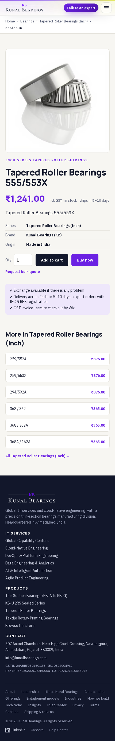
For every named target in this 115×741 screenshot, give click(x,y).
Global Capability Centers (27, 540)
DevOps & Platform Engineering (31, 555)
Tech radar (13, 705)
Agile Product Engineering (27, 578)
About (10, 691)
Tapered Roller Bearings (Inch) (64, 21)
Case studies (95, 691)
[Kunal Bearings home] (24, 7)
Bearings (27, 21)
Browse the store (19, 625)
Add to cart (52, 260)
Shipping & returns (39, 711)
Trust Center (57, 705)
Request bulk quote (22, 271)
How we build (98, 698)
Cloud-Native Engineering (26, 548)
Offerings (13, 698)
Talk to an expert (81, 8)
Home (10, 21)
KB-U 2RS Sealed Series (25, 603)
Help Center (58, 730)
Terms (94, 705)
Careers (37, 730)
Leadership (30, 691)
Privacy (77, 705)
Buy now (85, 260)
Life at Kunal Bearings (62, 691)
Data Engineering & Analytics (29, 563)
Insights (34, 705)
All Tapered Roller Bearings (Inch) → (37, 456)
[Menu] (106, 7)
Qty (8, 260)
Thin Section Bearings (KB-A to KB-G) (36, 595)
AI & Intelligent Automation (28, 570)
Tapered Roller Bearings (25, 610)
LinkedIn (18, 730)
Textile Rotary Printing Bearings (32, 618)
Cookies (11, 711)
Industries (73, 698)
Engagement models (42, 698)
